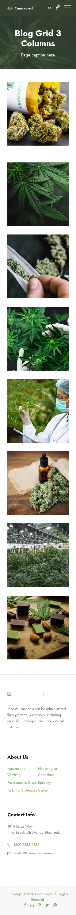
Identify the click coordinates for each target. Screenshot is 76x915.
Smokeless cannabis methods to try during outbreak (40, 555)
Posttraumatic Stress (22, 782)
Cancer (43, 790)
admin (42, 132)
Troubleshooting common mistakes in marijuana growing (39, 194)
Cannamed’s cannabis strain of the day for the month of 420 (39, 266)
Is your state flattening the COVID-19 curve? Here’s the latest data (39, 339)
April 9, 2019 (39, 126)
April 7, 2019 (39, 207)
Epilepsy (44, 782)
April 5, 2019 (39, 640)
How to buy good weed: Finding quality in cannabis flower (39, 411)
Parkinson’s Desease (22, 790)
